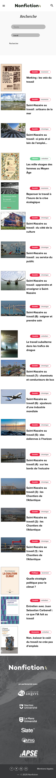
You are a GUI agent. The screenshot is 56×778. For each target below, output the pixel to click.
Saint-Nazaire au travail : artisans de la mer (39, 109)
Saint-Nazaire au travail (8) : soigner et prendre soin (39, 316)
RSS (21, 769)
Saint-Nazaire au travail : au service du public (39, 257)
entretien (44, 159)
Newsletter (26, 769)
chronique (45, 129)
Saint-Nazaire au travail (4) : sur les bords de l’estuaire (37, 464)
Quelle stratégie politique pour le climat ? (36, 583)
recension (44, 72)
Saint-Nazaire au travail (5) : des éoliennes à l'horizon (39, 435)
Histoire (35, 159)
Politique (35, 573)
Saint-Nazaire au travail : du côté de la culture (39, 227)
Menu (3, 5)
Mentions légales (45, 768)
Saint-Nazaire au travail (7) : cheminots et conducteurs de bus (40, 375)
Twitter (16, 769)
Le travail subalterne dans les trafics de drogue (39, 346)
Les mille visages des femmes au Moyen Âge (39, 168)
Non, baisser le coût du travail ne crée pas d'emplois (39, 642)
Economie (35, 632)
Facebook (11, 769)
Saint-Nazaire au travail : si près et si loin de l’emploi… (38, 139)
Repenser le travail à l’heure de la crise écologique (38, 198)
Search (52, 5)
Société (35, 72)
